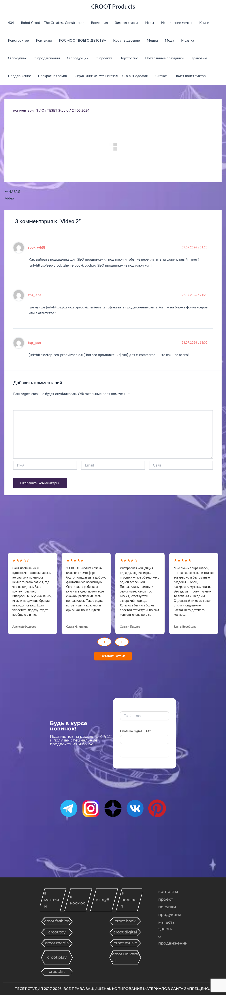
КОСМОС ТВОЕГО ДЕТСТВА (82, 40)
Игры (149, 23)
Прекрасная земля (53, 76)
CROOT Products (113, 7)
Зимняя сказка (126, 23)
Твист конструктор (190, 76)
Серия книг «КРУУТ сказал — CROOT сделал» (111, 76)
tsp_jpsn (34, 343)
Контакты (44, 40)
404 (11, 23)
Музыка (187, 40)
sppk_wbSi (36, 247)
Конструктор (18, 40)
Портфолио (128, 58)
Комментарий (27, 405)
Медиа (152, 40)
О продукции (78, 58)
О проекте (104, 58)
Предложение (19, 76)
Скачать (161, 76)
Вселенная (99, 23)
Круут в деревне (126, 40)
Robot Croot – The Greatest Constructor (52, 23)
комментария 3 (25, 110)
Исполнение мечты (176, 23)
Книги (204, 23)
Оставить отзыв (113, 656)
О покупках (17, 58)
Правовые (199, 58)
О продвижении (47, 58)
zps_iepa (34, 295)
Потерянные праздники (164, 58)
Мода (169, 40)
